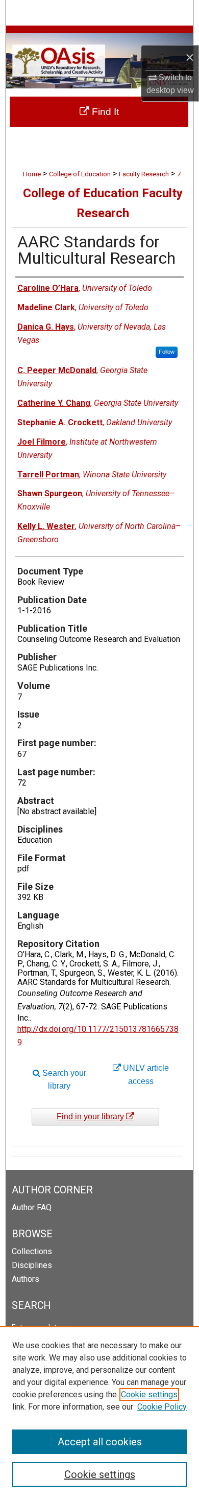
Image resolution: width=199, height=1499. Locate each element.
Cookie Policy (162, 1407)
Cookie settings (149, 1394)
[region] (99, 1412)
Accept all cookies (100, 1442)
